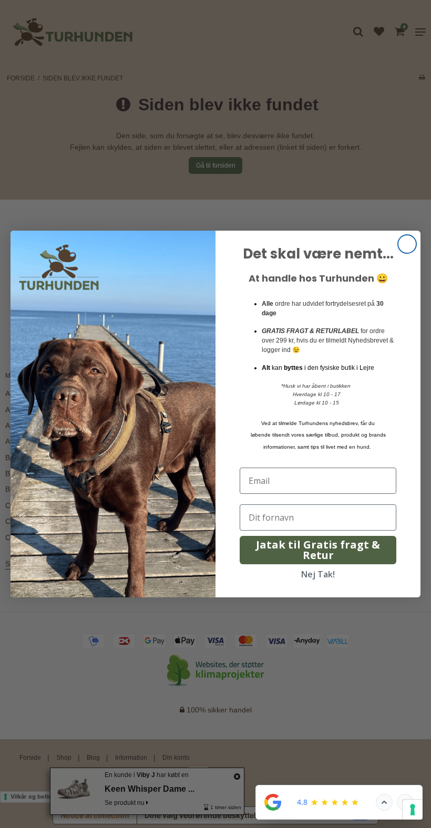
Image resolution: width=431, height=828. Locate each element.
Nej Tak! (318, 574)
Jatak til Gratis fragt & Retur (318, 549)
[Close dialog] (407, 244)
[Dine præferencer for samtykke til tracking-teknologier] (413, 810)
